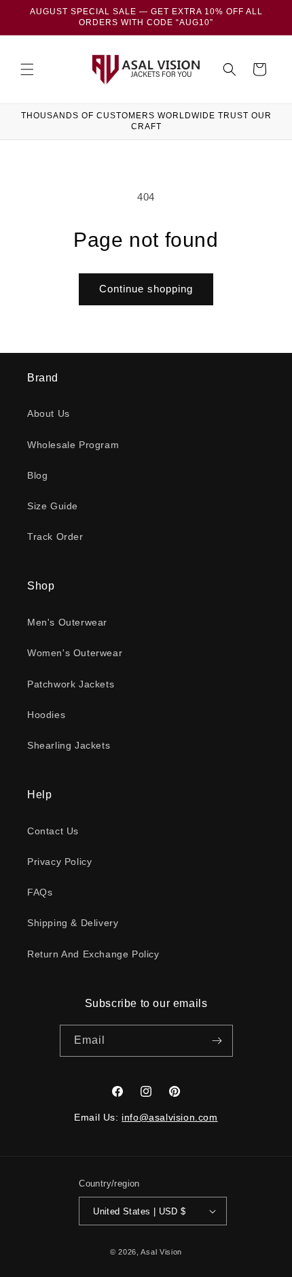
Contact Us (53, 830)
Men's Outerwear (67, 622)
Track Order (55, 536)
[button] (27, 69)
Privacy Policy (59, 861)
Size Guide (52, 505)
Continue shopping (146, 288)
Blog (37, 475)
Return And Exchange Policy (93, 954)
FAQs (39, 892)
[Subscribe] (217, 1041)
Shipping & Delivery (72, 922)
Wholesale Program (73, 444)
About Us (48, 413)
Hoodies (46, 714)
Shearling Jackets (68, 745)
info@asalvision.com (169, 1117)
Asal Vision (161, 1252)
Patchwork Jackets (70, 684)
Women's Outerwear (74, 652)
